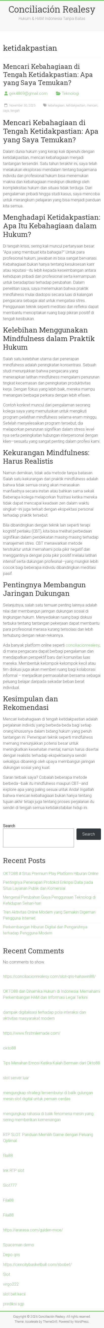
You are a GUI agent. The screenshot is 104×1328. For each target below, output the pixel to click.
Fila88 (8, 1200)
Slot (6, 1274)
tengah (15, 111)
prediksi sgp (13, 1304)
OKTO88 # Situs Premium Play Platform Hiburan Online (50, 873)
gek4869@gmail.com (28, 93)
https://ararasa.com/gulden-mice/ (33, 1230)
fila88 (8, 1155)
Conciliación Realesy (52, 9)
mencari (92, 105)
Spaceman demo (18, 1244)
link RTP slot (13, 1170)
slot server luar (16, 1077)
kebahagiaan (56, 105)
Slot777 (10, 1185)
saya (6, 111)
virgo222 (11, 1284)
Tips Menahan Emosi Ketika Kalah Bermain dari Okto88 (51, 1063)
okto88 (9, 1048)
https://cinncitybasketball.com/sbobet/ (37, 1264)
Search (9, 825)
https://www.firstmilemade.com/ (31, 1033)
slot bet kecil (14, 1294)
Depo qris (11, 1254)
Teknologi (70, 93)
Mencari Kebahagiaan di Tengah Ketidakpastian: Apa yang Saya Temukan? (48, 74)
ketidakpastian (75, 105)
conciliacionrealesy (82, 645)
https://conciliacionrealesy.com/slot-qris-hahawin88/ (49, 976)
